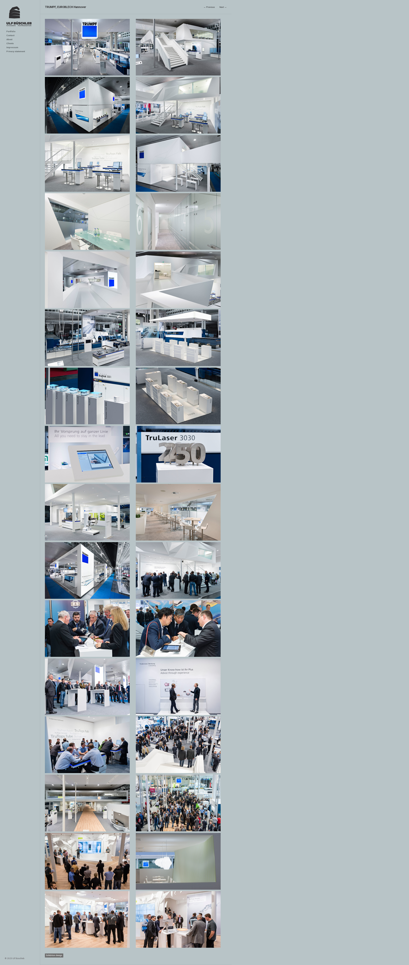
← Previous (209, 7)
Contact (10, 35)
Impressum (12, 47)
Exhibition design (54, 955)
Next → (223, 7)
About (9, 39)
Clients (10, 43)
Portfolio (10, 31)
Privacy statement (15, 51)
